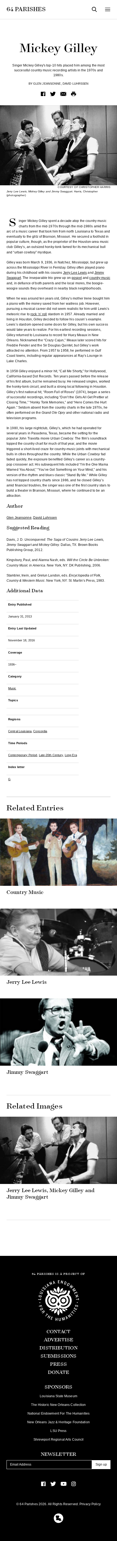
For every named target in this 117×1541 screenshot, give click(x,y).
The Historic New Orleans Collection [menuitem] (58, 1405)
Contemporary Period (22, 755)
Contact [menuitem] (59, 1331)
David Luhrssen (76, 83)
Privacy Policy (90, 1504)
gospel (77, 278)
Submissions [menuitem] (58, 1356)
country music (99, 278)
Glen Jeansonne (47, 83)
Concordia (40, 731)
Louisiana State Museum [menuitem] (58, 1396)
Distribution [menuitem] (58, 1348)
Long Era (71, 755)
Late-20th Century (51, 755)
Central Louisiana (20, 731)
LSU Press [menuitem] (58, 1431)
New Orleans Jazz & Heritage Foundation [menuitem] (58, 1422)
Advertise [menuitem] (58, 1339)
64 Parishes (26, 9)
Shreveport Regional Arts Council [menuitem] (58, 1439)
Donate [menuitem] (58, 1372)
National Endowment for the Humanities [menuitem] (58, 1413)
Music (12, 688)
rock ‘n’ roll (38, 314)
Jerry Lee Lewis (75, 273)
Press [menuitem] (58, 1364)
